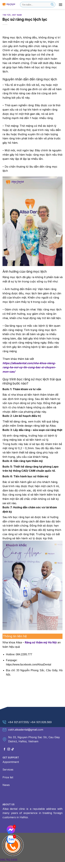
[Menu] (60, 4)
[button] (32, 655)
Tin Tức (6, 15)
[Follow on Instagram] (8, 749)
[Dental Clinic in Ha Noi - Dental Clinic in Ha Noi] (8, 4)
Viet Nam (17, 15)
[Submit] (52, 4)
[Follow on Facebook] (4, 749)
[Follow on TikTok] (12, 749)
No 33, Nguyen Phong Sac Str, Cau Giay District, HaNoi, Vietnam (34, 739)
